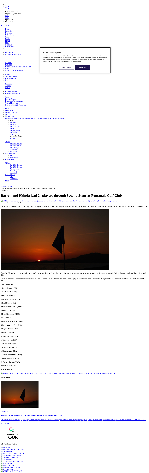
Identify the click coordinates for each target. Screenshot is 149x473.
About (7, 74)
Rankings (8, 33)
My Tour (13, 122)
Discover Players (11, 91)
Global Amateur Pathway (14, 70)
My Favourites (15, 130)
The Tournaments (11, 76)
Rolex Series (9, 35)
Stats (7, 43)
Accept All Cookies (82, 67)
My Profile (13, 132)
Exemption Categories (13, 93)
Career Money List (11, 103)
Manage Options (66, 67)
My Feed (13, 124)
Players (7, 41)
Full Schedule (10, 52)
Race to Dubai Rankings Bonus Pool (18, 67)
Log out (12, 138)
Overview (8, 63)
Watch (7, 39)
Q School (8, 45)
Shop (11, 134)
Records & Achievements (14, 101)
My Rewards (14, 126)
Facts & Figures (10, 99)
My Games (13, 128)
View (7, 6)
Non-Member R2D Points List (15, 105)
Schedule (8, 31)
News (7, 37)
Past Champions (10, 78)
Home (7, 29)
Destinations (9, 47)
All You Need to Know (13, 54)
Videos (7, 88)
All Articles (9, 186)
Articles (8, 86)
